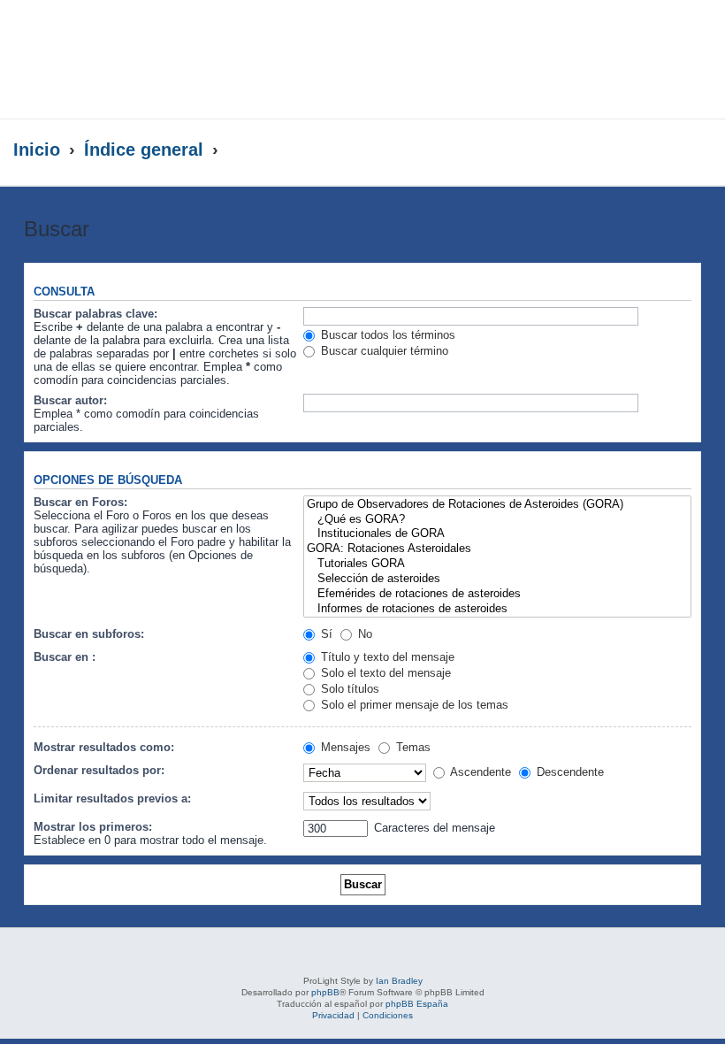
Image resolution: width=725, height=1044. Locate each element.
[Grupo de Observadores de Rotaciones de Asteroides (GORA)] (497, 504)
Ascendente (479, 772)
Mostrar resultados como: (104, 747)
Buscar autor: (70, 400)
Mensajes (343, 747)
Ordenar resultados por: (99, 770)
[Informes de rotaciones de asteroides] (497, 609)
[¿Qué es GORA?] (497, 519)
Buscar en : (64, 657)
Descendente (568, 772)
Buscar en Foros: (80, 502)
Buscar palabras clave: (95, 313)
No (363, 634)
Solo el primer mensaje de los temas (412, 704)
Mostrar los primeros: (93, 826)
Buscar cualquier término (382, 350)
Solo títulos (348, 688)
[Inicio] (171, 59)
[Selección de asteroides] (497, 579)
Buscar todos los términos (386, 335)
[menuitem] (687, 41)
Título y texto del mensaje (385, 657)
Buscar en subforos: (89, 634)
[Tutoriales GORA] (497, 564)
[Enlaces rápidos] (676, 150)
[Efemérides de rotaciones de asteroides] (497, 594)
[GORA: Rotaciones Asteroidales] (497, 549)
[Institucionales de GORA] (497, 533)
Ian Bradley (399, 981)
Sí (324, 634)
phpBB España (416, 1004)
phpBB (325, 992)
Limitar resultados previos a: (112, 798)
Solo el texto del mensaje (384, 672)
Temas (412, 747)
